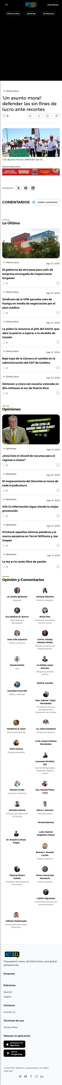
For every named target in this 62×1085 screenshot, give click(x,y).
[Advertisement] (31, 50)
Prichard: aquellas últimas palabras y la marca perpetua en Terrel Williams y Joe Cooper (30, 536)
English (7, 996)
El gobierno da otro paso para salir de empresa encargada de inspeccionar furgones (27, 274)
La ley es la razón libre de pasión (24, 561)
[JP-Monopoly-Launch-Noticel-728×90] (31, 171)
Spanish (8, 992)
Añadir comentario (47, 202)
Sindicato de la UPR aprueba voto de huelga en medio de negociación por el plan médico (28, 303)
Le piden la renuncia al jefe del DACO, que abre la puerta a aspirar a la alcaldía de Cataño (30, 333)
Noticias (31, 13)
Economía (48, 13)
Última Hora (13, 13)
